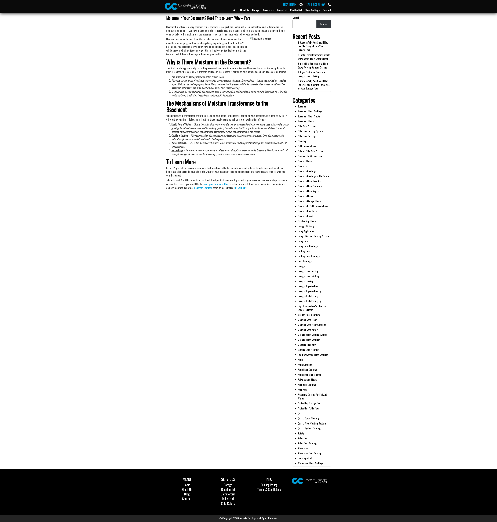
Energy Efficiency (306, 226)
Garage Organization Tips (310, 291)
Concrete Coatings (203, 188)
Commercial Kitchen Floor (310, 156)
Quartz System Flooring (309, 428)
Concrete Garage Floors (309, 201)
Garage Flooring (305, 281)
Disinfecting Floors (307, 221)
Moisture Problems (307, 345)
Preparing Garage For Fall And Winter (312, 396)
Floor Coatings (305, 261)
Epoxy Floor (303, 241)
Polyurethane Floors (307, 379)
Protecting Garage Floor (309, 403)
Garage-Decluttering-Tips (310, 301)
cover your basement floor (216, 184)
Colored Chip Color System (310, 151)
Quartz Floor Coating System (312, 423)
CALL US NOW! (317, 4)
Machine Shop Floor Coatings (312, 325)
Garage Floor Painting (308, 276)
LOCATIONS (290, 4)
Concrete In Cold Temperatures (313, 206)
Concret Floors (305, 161)
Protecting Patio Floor (308, 408)
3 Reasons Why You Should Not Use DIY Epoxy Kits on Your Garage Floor (313, 46)
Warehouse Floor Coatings (310, 463)
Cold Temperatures (307, 146)
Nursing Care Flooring (308, 350)
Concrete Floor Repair (308, 191)
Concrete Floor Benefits (309, 181)
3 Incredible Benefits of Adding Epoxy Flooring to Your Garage (313, 65)
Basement (302, 106)
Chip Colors (228, 503)
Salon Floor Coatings (308, 443)
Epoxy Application (306, 231)
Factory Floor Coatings (309, 256)
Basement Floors (306, 121)
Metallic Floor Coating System (312, 335)
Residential (228, 489)
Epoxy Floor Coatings (308, 246)
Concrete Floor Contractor (310, 186)
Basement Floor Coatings (310, 111)
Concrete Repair (305, 216)
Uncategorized (305, 458)
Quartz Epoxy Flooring (308, 418)
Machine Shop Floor (307, 320)
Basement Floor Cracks (309, 116)
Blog (187, 494)
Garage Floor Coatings (308, 271)
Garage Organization (308, 286)
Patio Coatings (305, 365)
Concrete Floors (305, 196)
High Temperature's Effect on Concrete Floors (312, 308)
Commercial (228, 494)
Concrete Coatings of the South (313, 176)
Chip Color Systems (307, 126)
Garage (301, 266)
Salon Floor (303, 438)
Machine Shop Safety (308, 330)
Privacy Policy (269, 484)
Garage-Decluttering (308, 296)
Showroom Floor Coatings (310, 453)
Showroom (303, 448)
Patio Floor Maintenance (309, 375)
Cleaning (302, 141)
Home (186, 484)
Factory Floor (304, 251)
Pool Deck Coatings (307, 385)
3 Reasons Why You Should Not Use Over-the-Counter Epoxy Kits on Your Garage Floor (314, 84)
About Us (186, 489)
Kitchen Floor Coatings (309, 315)
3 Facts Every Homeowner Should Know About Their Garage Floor (314, 57)
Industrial (228, 498)
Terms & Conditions (269, 489)
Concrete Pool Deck (307, 211)
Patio (300, 360)
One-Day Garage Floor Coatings (313, 355)
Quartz (301, 413)
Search (296, 18)
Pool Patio (303, 390)
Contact (187, 498)
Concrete (302, 166)
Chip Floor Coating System (310, 131)
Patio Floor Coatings (307, 370)
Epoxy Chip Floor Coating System (313, 236)
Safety (301, 433)
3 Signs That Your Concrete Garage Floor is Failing (311, 74)
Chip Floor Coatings (307, 136)
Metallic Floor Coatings (309, 340)
